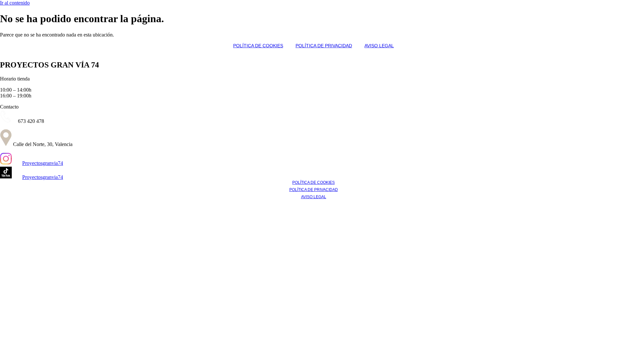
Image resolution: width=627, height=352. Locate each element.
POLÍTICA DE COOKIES (258, 45)
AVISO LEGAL (379, 45)
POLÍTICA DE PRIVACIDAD (324, 45)
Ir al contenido (15, 3)
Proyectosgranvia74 (42, 163)
